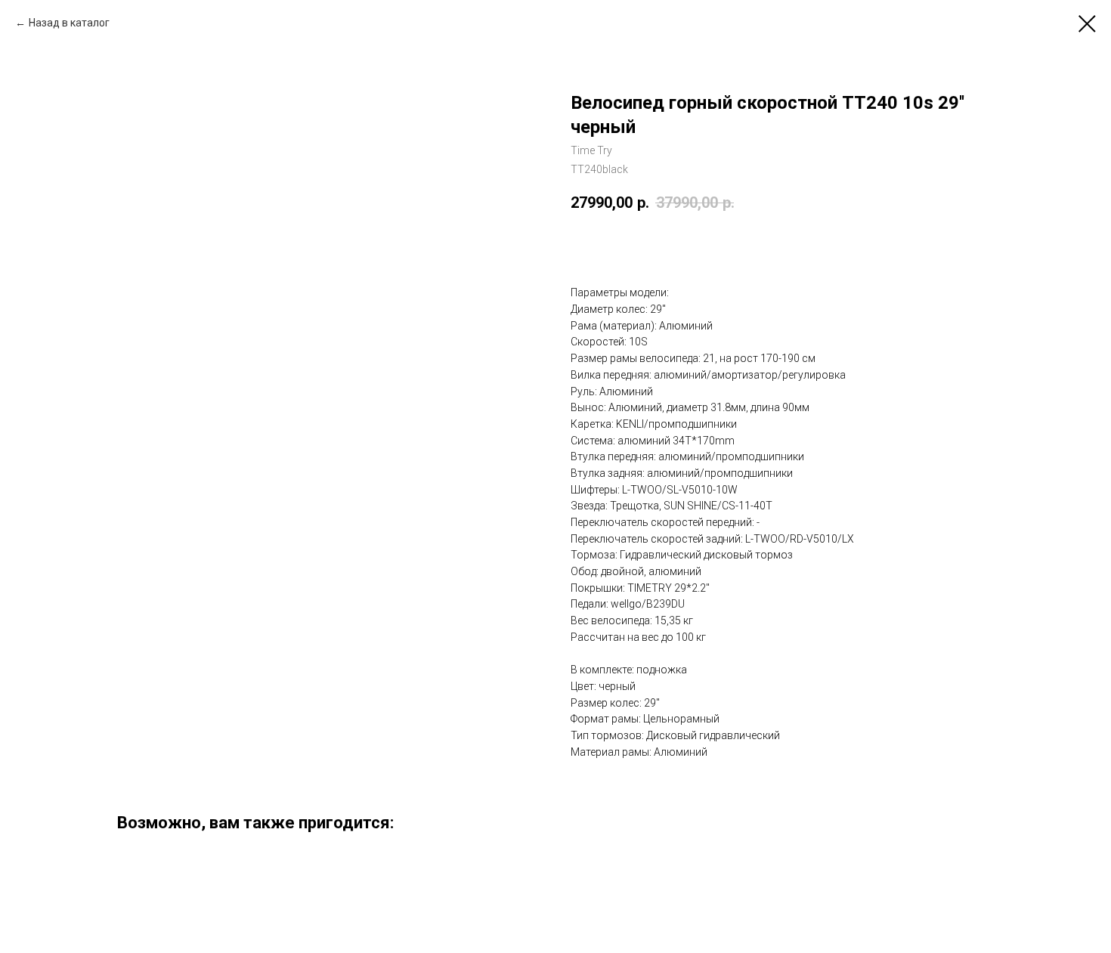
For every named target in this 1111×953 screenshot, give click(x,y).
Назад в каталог (69, 23)
